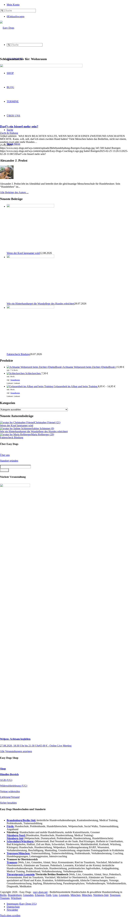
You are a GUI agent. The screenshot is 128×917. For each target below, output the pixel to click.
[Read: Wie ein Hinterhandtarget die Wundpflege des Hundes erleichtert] (30, 257)
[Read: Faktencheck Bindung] (30, 307)
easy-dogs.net (40, 892)
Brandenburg (15, 895)
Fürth (48, 895)
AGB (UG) (6, 780)
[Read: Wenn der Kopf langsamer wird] (30, 206)
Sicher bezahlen (8, 802)
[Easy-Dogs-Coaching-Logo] (7, 27)
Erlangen (39, 895)
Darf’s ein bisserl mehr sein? (19, 126)
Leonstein (64, 895)
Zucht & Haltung (9, 133)
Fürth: (10, 826)
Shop (3, 768)
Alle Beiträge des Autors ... (14, 192)
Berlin (3, 895)
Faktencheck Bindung (18, 354)
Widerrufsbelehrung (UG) (13, 785)
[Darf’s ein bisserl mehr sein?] (41, 66)
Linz (55, 895)
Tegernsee (115, 895)
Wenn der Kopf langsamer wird (23, 253)
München (75, 895)
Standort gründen (9, 460)
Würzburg (16, 898)
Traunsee (5, 898)
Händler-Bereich (9, 774)
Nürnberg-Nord (16, 835)
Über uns (5, 455)
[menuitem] (67, 4)
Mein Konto (13, 4)
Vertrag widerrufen (10, 791)
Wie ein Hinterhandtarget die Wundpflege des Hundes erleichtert (40, 303)
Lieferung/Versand (10, 797)
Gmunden (28, 895)
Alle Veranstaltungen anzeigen (16, 751)
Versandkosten (15, 380)
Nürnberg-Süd (100, 895)
